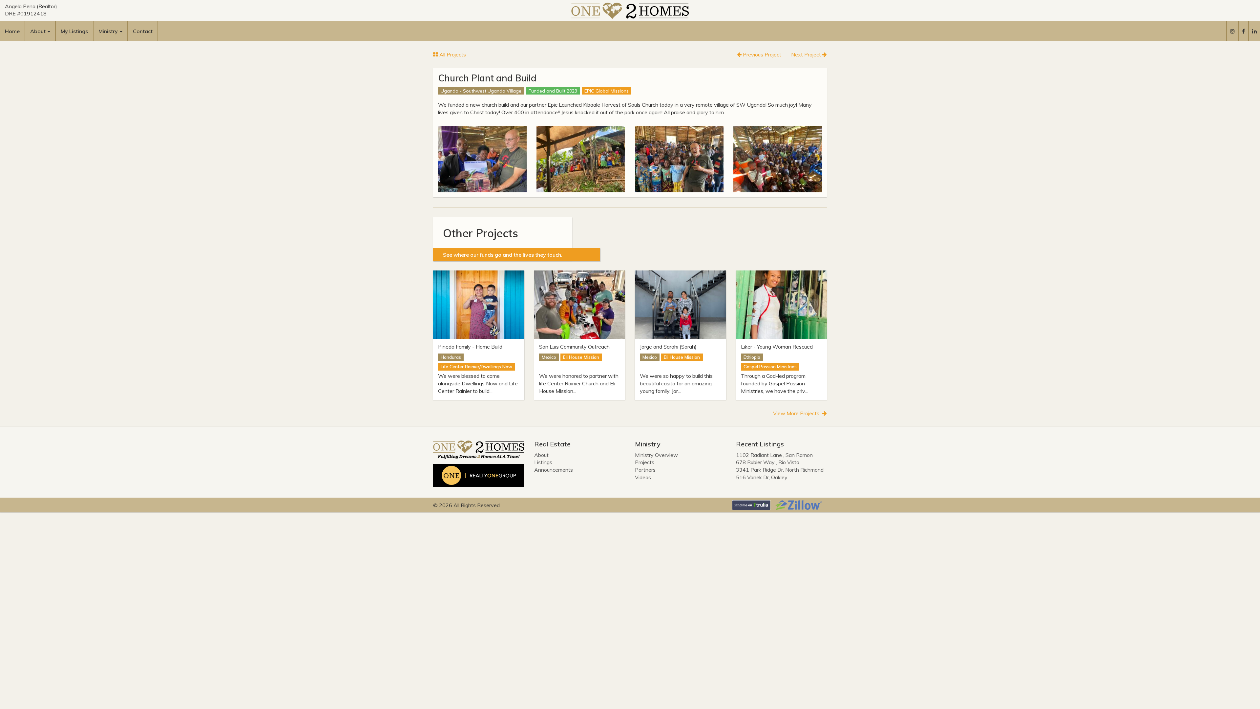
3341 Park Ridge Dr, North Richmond (780, 469)
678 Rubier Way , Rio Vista (767, 462)
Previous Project (761, 54)
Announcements (553, 469)
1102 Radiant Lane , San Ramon (774, 455)
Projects (644, 462)
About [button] (38, 31)
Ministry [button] (108, 31)
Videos (643, 477)
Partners (645, 469)
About (541, 455)
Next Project (806, 54)
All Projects (452, 54)
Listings (543, 462)
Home (12, 31)
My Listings (74, 31)
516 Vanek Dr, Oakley (762, 477)
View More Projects (797, 413)
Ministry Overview (656, 455)
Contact (143, 31)
